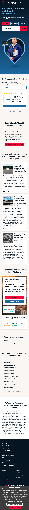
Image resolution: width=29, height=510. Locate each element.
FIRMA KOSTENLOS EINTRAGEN (15, 144)
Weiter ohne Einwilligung (14, 504)
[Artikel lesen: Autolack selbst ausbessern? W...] (8, 201)
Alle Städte (4, 443)
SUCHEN (24, 28)
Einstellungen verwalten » (14, 501)
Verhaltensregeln (6, 460)
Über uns (4, 470)
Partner (3, 475)
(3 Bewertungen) (19, 93)
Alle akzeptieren (15, 507)
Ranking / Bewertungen (8, 465)
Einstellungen (12, 455)
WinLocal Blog (19, 475)
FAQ (3, 462)
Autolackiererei (8, 340)
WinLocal (17, 472)
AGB (3, 457)
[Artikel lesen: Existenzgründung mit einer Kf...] (8, 238)
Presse (3, 472)
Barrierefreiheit (5, 480)
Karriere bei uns (19, 477)
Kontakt (3, 477)
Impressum (18, 470)
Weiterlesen (6, 191)
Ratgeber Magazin (6, 448)
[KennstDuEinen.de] (11, 2)
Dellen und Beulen (9, 343)
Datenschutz (5, 455)
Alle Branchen (5, 445)
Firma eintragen (6, 450)
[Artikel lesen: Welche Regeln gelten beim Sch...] (8, 169)
